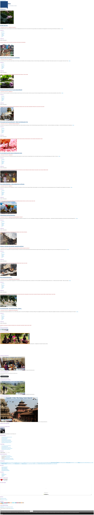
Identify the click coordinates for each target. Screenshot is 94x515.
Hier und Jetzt (10, 42)
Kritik (74, 462)
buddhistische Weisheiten (16, 106)
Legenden (16, 138)
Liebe (24, 169)
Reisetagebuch (24, 463)
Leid (23, 169)
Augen (3, 169)
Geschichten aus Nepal (40, 462)
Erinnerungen (27, 462)
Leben (16, 325)
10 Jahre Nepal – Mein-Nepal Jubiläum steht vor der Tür (7, 441)
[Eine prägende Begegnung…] (8, 275)
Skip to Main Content (3, 0)
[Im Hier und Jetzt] (7, 23)
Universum (42, 169)
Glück (7, 42)
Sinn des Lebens (15, 42)
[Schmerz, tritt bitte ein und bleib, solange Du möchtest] (8, 244)
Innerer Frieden (26, 106)
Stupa (31, 138)
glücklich (49, 462)
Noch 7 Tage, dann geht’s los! (7, 457)
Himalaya (5, 74)
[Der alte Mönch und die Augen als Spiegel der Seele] (8, 151)
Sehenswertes (17, 123)
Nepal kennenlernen (9, 74)
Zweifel (47, 169)
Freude (36, 462)
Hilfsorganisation (63, 462)
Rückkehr (34, 463)
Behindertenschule (9, 462)
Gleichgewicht (13, 325)
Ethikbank (34, 462)
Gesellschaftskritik (44, 462)
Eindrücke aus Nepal (22, 462)
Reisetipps (10, 59)
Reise (14, 463)
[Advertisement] (22, 349)
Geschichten (5, 138)
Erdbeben (25, 462)
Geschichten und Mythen (12, 123)
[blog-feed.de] (1, 503)
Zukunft (28, 325)
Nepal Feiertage (87, 462)
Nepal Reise (13, 74)
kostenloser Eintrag (5, 503)
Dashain (19, 462)
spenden (46, 463)
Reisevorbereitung (31, 463)
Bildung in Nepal (13, 462)
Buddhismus (10, 27)
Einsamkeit (19, 169)
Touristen (24, 74)
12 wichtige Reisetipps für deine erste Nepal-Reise (6, 445)
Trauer (40, 169)
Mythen (18, 138)
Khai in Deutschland (14, 310)
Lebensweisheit (31, 106)
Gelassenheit (21, 106)
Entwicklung (9, 325)
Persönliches (13, 27)
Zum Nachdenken (23, 42)
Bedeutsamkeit (2, 106)
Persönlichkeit (22, 325)
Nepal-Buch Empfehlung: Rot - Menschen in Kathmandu (7, 448)
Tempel (41, 138)
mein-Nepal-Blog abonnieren (4, 376)
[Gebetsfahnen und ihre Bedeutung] (8, 213)
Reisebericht (17, 463)
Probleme (26, 325)
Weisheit (45, 169)
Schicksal (30, 169)
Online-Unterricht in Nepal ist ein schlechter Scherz (6, 440)
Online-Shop (9, 463)
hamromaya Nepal (55, 462)
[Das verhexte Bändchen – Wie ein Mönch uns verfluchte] (8, 182)
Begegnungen (6, 169)
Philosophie (34, 106)
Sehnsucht (33, 169)
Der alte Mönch (16, 169)
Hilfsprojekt (68, 462)
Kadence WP (12, 508)
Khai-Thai (2, 27)
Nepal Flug (91, 462)
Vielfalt (27, 74)
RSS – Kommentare (5, 499)
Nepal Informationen (22, 138)
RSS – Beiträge (4, 498)
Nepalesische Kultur (17, 74)
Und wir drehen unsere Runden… (8, 455)
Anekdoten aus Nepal (5, 462)
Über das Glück (19, 42)
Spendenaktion (49, 463)
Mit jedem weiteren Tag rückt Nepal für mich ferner (6, 442)
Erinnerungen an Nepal (31, 462)
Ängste (1, 169)
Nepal (79, 462)
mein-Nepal (76, 462)
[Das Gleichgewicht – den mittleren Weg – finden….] (8, 306)
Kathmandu (8, 138)
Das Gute (12, 169)
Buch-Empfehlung (6, 106)
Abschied (1, 462)
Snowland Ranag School (41, 463)
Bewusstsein (1, 42)
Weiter (62, 28)
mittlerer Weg (18, 325)
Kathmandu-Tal (12, 138)
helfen (60, 462)
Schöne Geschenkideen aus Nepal (5, 446)
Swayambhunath (38, 138)
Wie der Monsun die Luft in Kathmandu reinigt (6, 449)
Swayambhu (34, 138)
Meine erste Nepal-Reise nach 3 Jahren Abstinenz (6, 447)
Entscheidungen (6, 325)
